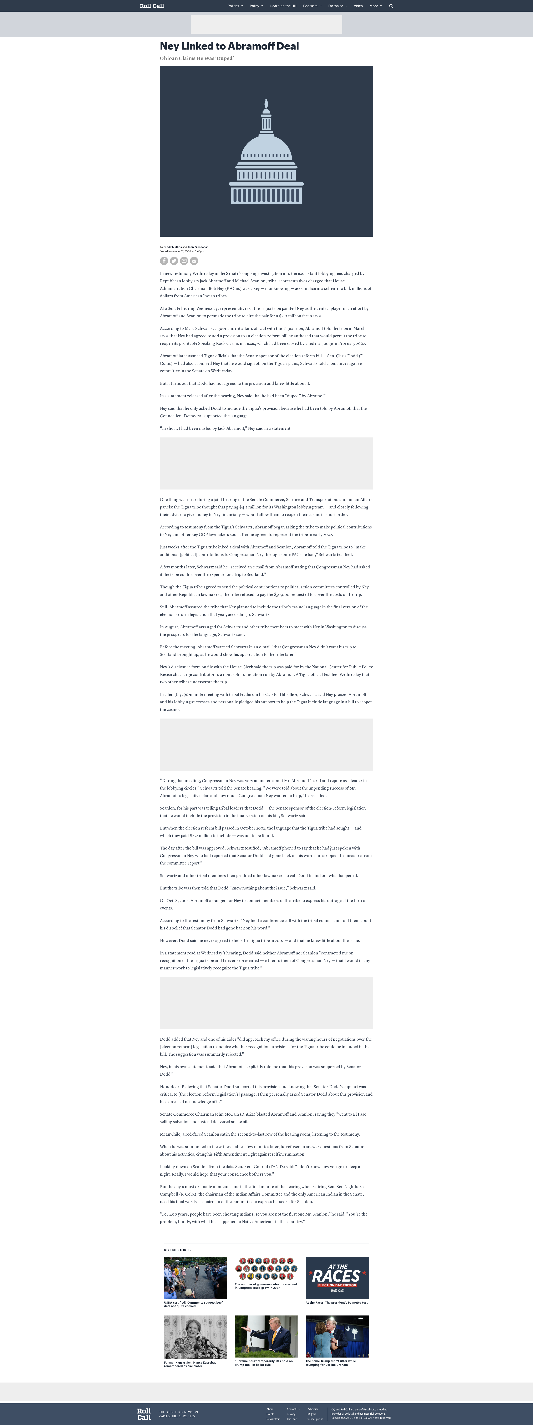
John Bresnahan (198, 247)
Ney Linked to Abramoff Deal (229, 46)
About (269, 1409)
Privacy (291, 1414)
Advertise (313, 1409)
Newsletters (273, 1419)
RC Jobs (312, 1414)
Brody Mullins (173, 247)
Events (270, 1414)
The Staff (292, 1419)
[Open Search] (391, 6)
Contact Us (293, 1409)
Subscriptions (315, 1419)
